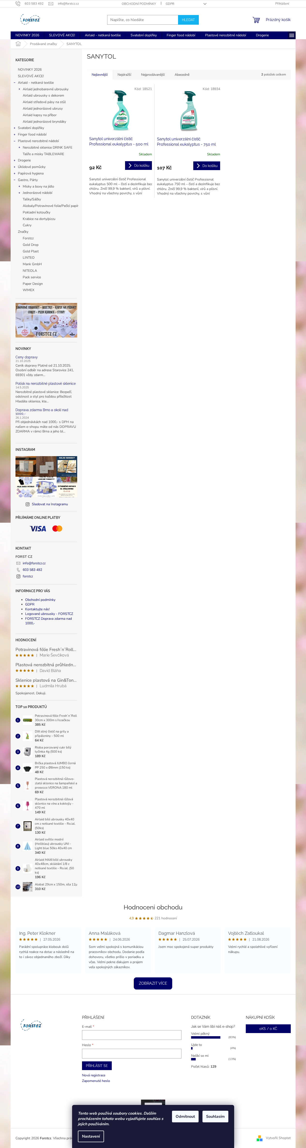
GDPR (170, 4)
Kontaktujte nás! (37, 609)
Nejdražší (124, 74)
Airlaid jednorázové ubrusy (43, 108)
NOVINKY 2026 (30, 69)
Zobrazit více (153, 983)
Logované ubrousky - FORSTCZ (49, 614)
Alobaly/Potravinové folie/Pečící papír (50, 206)
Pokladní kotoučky (36, 212)
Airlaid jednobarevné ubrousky (45, 89)
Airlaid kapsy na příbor (40, 115)
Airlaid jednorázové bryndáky (44, 121)
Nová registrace (93, 1075)
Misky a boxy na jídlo (38, 186)
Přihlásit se (97, 1066)
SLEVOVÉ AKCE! (31, 76)
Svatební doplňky (31, 128)
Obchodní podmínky (139, 4)
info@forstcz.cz (34, 563)
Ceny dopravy (26, 357)
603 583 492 (32, 569)
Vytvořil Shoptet (278, 1138)
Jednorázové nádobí (37, 192)
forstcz (28, 576)
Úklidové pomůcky (31, 167)
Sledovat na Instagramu (50, 504)
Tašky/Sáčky (32, 199)
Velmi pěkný (200, 1033)
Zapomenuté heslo (96, 1081)
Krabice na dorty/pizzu (39, 219)
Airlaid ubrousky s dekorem (43, 95)
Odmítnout (185, 1116)
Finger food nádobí (32, 134)
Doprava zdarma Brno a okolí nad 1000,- (41, 411)
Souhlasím (215, 1116)
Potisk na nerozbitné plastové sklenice (45, 383)
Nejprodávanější (153, 74)
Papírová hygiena (31, 173)
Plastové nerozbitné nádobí (38, 141)
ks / (268, 1029)
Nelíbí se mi (200, 1055)
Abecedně (182, 74)
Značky (23, 231)
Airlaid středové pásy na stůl (44, 102)
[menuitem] (27, 35)
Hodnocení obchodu (153, 907)
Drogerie (24, 160)
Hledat (188, 20)
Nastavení (91, 1136)
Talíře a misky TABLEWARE (43, 154)
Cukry (27, 225)
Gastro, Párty (28, 180)
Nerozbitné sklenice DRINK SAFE (47, 147)
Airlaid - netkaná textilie (36, 82)
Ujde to (196, 1044)
